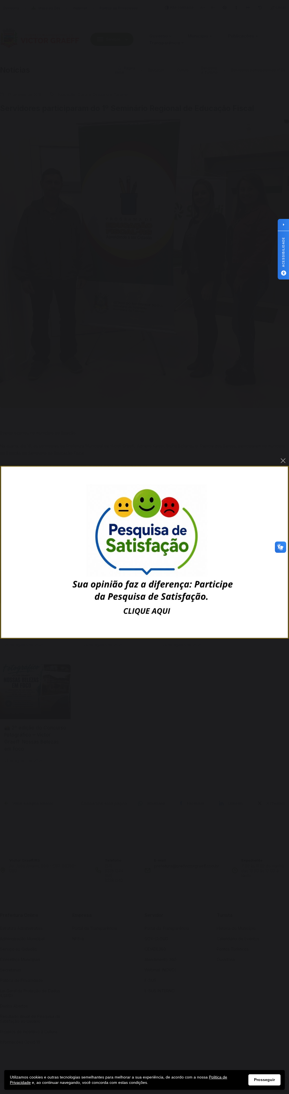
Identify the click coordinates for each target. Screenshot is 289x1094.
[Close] (283, 460)
